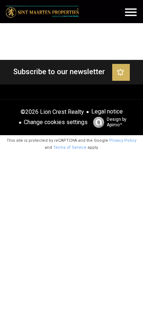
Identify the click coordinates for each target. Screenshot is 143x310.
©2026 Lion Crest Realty (52, 111)
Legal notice (107, 111)
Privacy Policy (122, 140)
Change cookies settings (56, 122)
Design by (116, 122)
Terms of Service (70, 147)
